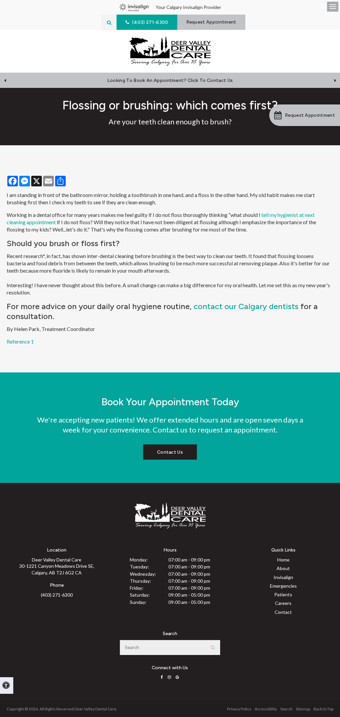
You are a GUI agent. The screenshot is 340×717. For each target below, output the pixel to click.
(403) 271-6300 (57, 595)
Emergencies (283, 586)
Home (283, 559)
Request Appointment (211, 22)
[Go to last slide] (5, 80)
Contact (283, 612)
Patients (283, 594)
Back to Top (323, 708)
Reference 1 (20, 341)
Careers (283, 603)
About (283, 568)
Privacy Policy (239, 708)
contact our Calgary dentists (246, 306)
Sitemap (303, 708)
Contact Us (170, 452)
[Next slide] (335, 80)
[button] (304, 115)
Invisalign (283, 577)
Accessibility (266, 708)
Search (286, 708)
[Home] (170, 51)
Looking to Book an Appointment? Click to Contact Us (170, 80)
